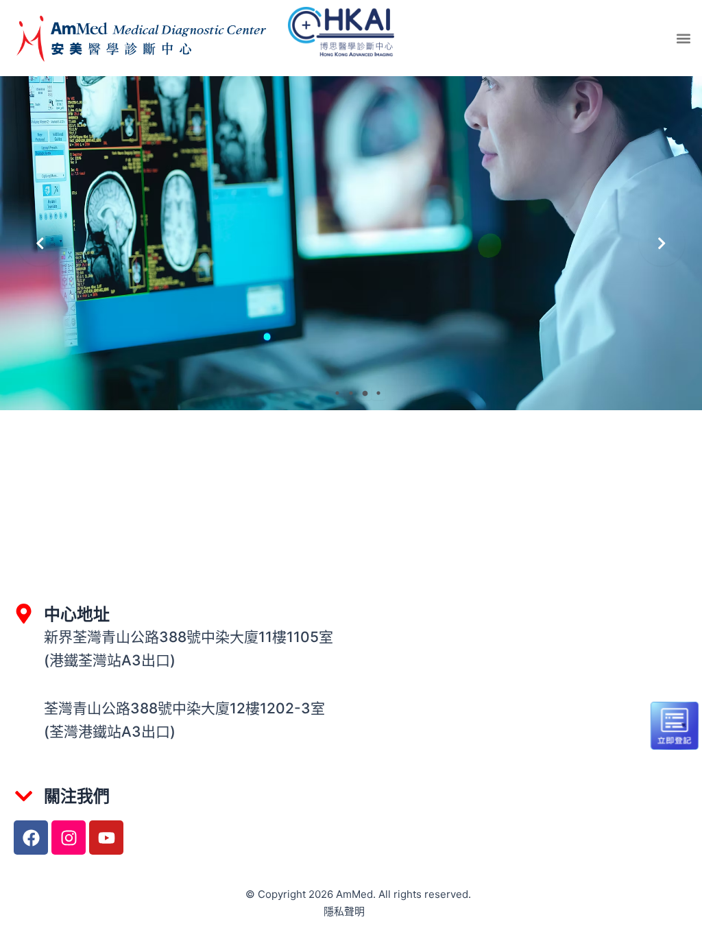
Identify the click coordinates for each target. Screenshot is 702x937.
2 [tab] (351, 393)
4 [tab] (378, 393)
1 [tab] (337, 393)
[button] (684, 38)
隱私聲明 (344, 911)
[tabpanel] (351, 243)
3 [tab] (365, 393)
